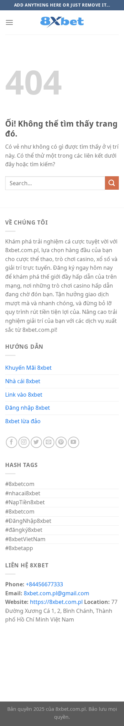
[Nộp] (112, 183)
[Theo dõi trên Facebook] (11, 442)
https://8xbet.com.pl (56, 602)
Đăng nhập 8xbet (27, 407)
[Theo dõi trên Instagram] (24, 442)
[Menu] (9, 22)
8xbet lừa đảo (23, 421)
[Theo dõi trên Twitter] (36, 442)
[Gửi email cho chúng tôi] (48, 442)
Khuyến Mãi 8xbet (28, 367)
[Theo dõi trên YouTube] (73, 442)
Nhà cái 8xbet (22, 381)
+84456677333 (44, 584)
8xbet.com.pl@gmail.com (56, 593)
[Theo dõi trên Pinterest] (61, 442)
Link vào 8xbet (23, 394)
